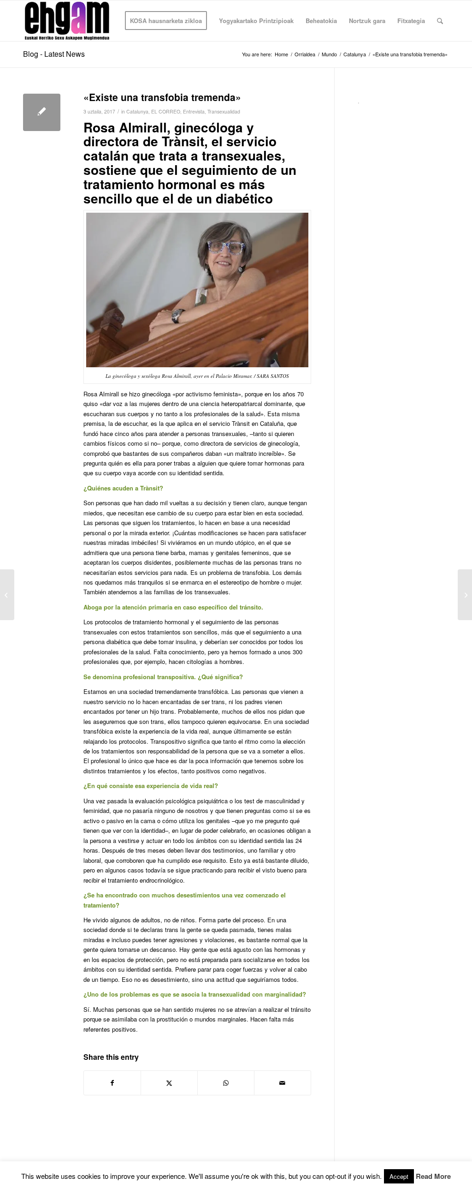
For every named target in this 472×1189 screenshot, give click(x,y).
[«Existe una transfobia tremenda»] (41, 112)
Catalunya (137, 111)
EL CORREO (165, 111)
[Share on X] (169, 1083)
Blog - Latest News (54, 53)
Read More (433, 1176)
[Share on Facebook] (112, 1083)
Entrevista (194, 111)
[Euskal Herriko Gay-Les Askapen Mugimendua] (67, 20)
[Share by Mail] (282, 1083)
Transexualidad (223, 111)
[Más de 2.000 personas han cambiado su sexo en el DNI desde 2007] (7, 594)
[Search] (440, 20)
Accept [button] (398, 1176)
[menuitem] (166, 20)
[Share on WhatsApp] (226, 1083)
